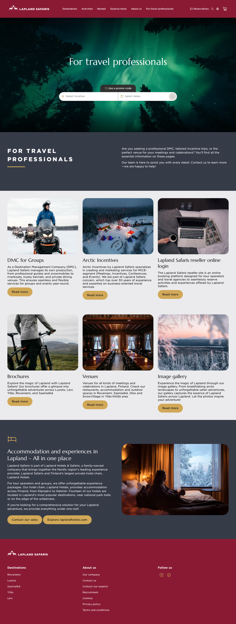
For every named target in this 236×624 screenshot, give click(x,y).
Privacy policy (91, 604)
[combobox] (86, 96)
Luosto (11, 580)
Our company (91, 574)
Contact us (89, 580)
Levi (10, 598)
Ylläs (10, 592)
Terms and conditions (96, 610)
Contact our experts (95, 586)
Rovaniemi (14, 574)
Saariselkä (13, 586)
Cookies (88, 598)
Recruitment (90, 592)
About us (89, 567)
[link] (172, 96)
